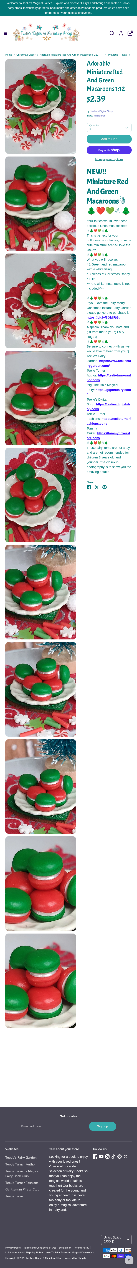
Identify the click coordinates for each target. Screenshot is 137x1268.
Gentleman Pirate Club (22, 1189)
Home (8, 54)
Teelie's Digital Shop (101, 111)
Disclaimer (65, 1247)
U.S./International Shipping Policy (24, 1252)
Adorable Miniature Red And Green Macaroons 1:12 (69, 54)
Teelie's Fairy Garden (21, 1157)
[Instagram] (107, 1156)
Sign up (102, 1126)
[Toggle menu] (5, 33)
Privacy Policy (13, 1247)
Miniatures (99, 115)
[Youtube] (101, 1156)
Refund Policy (81, 1247)
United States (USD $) (112, 1239)
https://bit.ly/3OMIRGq (103, 317)
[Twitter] (125, 1156)
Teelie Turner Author (20, 1164)
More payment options (109, 159)
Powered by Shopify (75, 1258)
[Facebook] (95, 1156)
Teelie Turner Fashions (22, 1183)
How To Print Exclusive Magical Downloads (69, 1252)
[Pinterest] (119, 1156)
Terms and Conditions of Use (40, 1247)
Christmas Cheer (25, 54)
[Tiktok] (113, 1156)
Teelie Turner (15, 1196)
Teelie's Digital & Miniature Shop (44, 1258)
